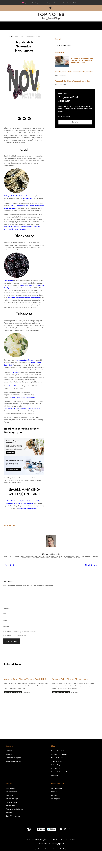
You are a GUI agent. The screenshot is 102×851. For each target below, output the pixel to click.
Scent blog (9, 812)
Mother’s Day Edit (57, 758)
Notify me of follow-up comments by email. (20, 632)
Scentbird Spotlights (13, 692)
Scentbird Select (11, 792)
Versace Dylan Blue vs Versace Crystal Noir (72, 81)
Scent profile (10, 788)
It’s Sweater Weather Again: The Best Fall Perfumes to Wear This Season (82, 60)
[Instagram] (65, 829)
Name (6, 614)
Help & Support (56, 788)
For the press (55, 799)
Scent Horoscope (12, 799)
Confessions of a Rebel (59, 754)
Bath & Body (55, 768)
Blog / (12, 37)
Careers (54, 795)
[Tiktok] (69, 829)
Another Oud (27, 198)
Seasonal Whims (32, 113)
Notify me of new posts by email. (17, 636)
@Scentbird (13, 386)
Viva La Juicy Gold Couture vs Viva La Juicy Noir (74, 72)
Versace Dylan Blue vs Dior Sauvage (22, 679)
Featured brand (11, 802)
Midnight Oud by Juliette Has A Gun (16, 196)
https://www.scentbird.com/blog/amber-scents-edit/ (22, 408)
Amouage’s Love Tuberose (25, 360)
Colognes (9, 754)
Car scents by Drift (57, 751)
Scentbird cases (56, 761)
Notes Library (10, 806)
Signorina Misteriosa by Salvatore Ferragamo (24, 297)
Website (6, 626)
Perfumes (9, 751)
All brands (9, 795)
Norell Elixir (14, 372)
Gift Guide (54, 775)
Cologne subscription (13, 761)
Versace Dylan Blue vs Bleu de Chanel (71, 679)
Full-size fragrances (58, 765)
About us (54, 792)
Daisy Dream (8, 280)
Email (5, 620)
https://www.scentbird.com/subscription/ (22, 397)
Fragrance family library (14, 809)
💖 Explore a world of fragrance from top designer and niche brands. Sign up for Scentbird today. (51, 3)
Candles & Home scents (59, 772)
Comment (7, 609)
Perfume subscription (13, 758)
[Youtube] (61, 829)
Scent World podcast (13, 816)
